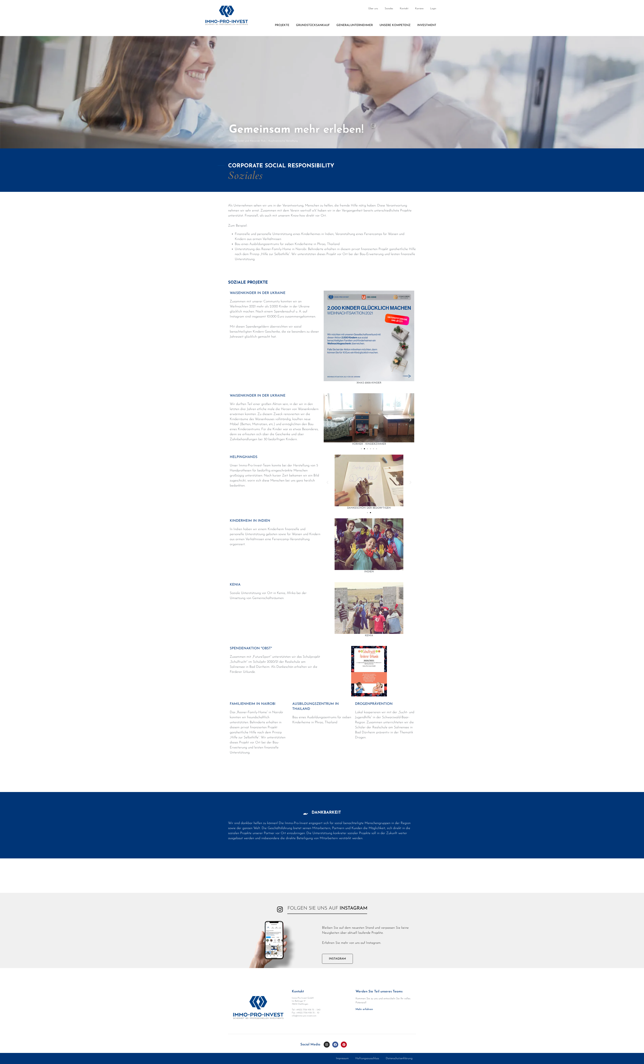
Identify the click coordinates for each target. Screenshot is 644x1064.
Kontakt (404, 8)
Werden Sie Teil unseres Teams (379, 991)
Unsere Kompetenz (395, 25)
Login (433, 8)
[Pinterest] (344, 1045)
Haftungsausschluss (367, 1058)
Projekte (282, 25)
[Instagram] (327, 1045)
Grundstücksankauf (313, 25)
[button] (361, 448)
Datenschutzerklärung (399, 1058)
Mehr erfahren (364, 1009)
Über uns (373, 8)
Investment (426, 25)
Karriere (419, 8)
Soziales (389, 8)
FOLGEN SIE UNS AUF (327, 908)
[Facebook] (335, 1045)
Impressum (342, 1058)
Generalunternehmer (354, 25)
